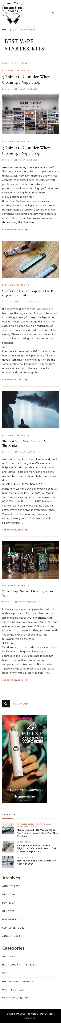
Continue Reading (12, 229)
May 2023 (8, 902)
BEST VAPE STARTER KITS (15, 70)
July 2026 (8, 894)
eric (7, 89)
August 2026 (11, 886)
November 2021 (13, 919)
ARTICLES (21, 824)
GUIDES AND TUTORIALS (39, 824)
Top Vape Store (34, 1013)
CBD (5, 973)
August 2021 (11, 936)
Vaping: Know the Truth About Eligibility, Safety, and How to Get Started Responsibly (36, 848)
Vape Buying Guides (27, 826)
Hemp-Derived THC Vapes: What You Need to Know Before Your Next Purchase (38, 833)
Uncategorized (25, 842)
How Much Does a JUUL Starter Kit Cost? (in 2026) (36, 862)
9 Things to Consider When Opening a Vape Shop (26, 79)
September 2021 (13, 927)
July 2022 (8, 911)
